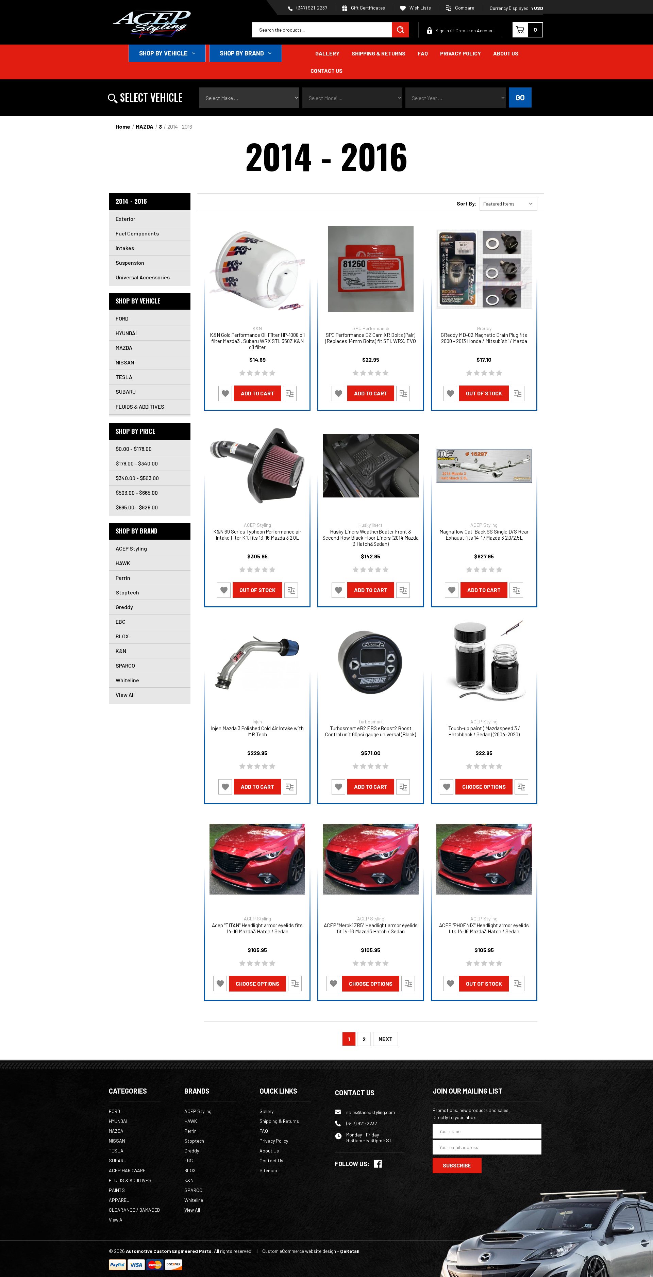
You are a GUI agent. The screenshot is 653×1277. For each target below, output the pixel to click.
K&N (121, 651)
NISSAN (125, 362)
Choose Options (484, 786)
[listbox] (508, 204)
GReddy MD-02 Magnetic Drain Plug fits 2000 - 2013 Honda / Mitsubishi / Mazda (484, 338)
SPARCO (125, 665)
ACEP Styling (131, 548)
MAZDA (124, 347)
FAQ (423, 53)
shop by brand (242, 53)
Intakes (125, 248)
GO (520, 97)
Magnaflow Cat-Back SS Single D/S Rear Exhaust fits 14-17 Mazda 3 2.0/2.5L (484, 534)
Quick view (257, 269)
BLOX (122, 636)
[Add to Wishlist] (225, 393)
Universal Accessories (143, 277)
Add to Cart (257, 393)
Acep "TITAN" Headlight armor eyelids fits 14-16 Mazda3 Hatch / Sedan (257, 928)
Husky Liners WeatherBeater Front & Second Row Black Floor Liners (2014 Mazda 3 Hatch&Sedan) (370, 537)
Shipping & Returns (378, 53)
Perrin (123, 577)
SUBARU (126, 391)
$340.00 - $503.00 (137, 478)
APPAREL (119, 1200)
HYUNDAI (126, 333)
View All (125, 694)
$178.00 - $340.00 (137, 463)
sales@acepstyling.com (370, 1112)
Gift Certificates (367, 8)
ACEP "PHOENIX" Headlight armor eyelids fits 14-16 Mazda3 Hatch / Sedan (484, 928)
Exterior (125, 218)
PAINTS (117, 1190)
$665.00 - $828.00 (137, 507)
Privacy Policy (460, 53)
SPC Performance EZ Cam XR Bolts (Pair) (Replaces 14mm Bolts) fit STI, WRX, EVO (370, 338)
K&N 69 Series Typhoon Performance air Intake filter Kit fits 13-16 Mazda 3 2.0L (257, 534)
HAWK (123, 563)
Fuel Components (137, 233)
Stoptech (127, 592)
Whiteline (127, 680)
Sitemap (268, 1170)
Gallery (327, 53)
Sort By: (466, 203)
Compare (464, 8)
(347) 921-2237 (311, 8)
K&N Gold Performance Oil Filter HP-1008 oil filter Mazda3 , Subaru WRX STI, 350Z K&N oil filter (257, 341)
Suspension (130, 262)
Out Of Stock (484, 393)
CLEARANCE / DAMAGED (134, 1210)
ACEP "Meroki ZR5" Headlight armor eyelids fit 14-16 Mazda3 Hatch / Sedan (371, 928)
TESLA (124, 377)
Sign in (442, 30)
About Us (505, 53)
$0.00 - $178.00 (134, 448)
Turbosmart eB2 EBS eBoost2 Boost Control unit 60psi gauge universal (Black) (370, 731)
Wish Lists (419, 8)
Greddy (124, 607)
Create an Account (474, 30)
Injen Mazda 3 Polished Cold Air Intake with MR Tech (257, 731)
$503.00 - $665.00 (137, 492)
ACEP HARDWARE (127, 1170)
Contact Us (326, 70)
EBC (120, 621)
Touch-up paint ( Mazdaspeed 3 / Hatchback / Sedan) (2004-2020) (484, 731)
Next (385, 1038)
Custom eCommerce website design (299, 1251)
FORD (122, 318)
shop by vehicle (163, 53)
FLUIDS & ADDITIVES (140, 406)
